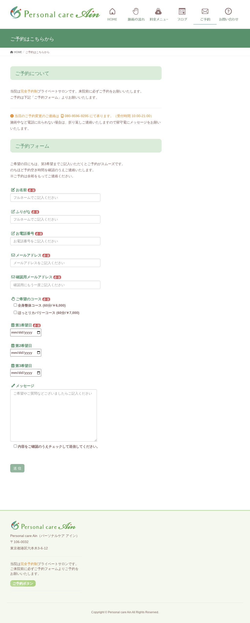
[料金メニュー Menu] (158, 14)
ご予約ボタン (23, 583)
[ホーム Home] (112, 14)
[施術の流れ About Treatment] (135, 14)
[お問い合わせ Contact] (228, 14)
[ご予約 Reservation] (205, 14)
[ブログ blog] (181, 14)
